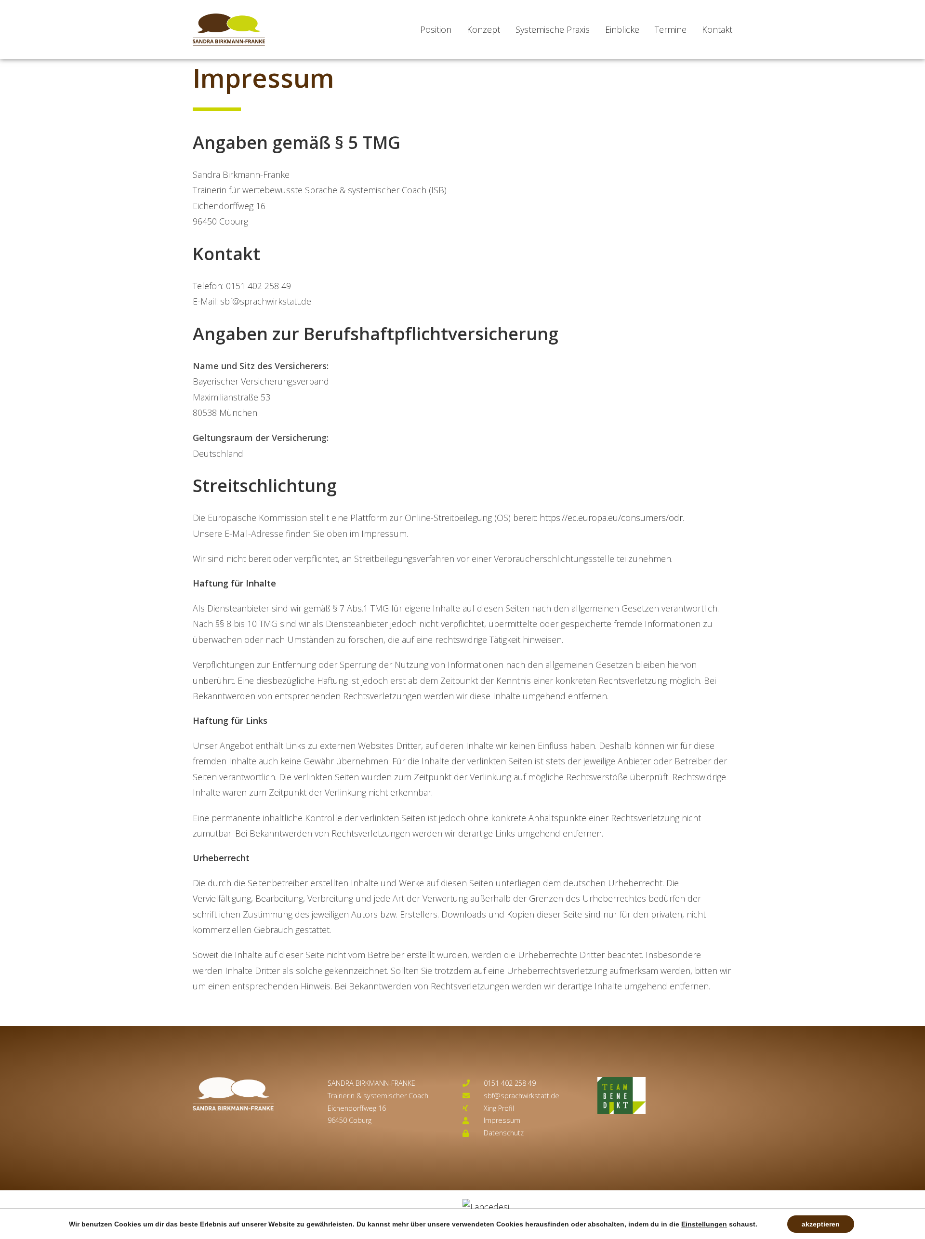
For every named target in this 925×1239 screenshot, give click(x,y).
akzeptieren (821, 1224)
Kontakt (717, 29)
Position (435, 29)
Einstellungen (704, 1224)
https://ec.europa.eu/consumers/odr (611, 517)
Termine (671, 29)
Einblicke (622, 29)
